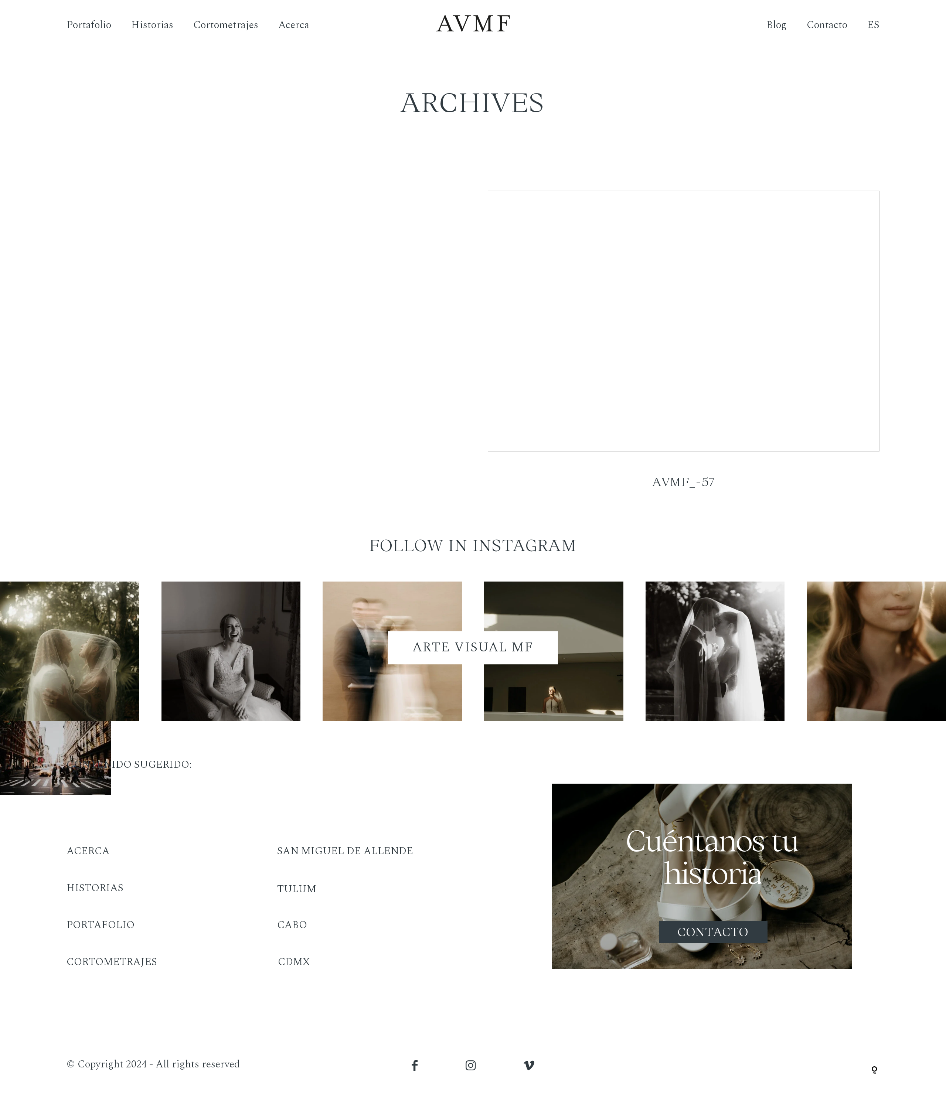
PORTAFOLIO (101, 925)
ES (873, 25)
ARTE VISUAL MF (473, 647)
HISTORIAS (95, 888)
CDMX (294, 962)
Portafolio (89, 25)
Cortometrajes (225, 25)
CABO (292, 925)
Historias (152, 25)
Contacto (827, 25)
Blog (776, 25)
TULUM (296, 889)
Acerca (293, 25)
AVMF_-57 (683, 349)
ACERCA (88, 851)
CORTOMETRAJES (112, 962)
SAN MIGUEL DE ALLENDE (345, 851)
